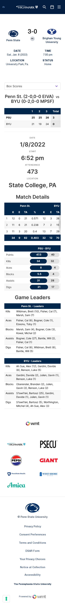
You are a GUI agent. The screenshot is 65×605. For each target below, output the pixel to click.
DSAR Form (32, 551)
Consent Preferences (32, 535)
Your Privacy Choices (32, 559)
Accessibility (32, 575)
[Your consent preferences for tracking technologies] (6, 598)
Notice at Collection (32, 567)
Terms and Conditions (32, 543)
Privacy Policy (32, 527)
